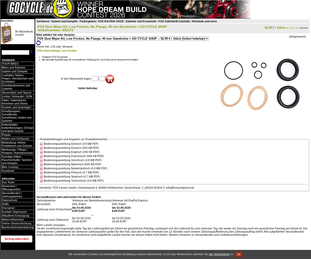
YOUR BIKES (10, 63)
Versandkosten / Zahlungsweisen (12, 195)
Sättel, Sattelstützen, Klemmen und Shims (15, 102)
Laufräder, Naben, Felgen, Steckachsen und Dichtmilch (17, 78)
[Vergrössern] (297, 36)
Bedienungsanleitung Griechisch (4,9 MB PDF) (73, 160)
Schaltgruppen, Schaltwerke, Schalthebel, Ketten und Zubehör (16, 116)
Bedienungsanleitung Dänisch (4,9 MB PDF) (71, 143)
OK (238, 254)
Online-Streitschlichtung (16, 223)
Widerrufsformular (13, 219)
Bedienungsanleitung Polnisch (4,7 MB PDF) (71, 172)
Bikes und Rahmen (13, 67)
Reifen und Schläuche (15, 138)
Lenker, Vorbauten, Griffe (17, 96)
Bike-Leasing (10, 167)
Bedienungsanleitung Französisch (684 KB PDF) (74, 156)
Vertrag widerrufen (17, 239)
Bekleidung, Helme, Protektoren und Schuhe (17, 144)
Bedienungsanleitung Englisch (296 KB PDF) (71, 152)
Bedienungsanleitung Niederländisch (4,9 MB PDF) (75, 168)
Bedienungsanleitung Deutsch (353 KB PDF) (71, 148)
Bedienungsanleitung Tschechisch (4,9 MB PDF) (74, 180)
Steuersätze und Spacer (17, 92)
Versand (304, 28)
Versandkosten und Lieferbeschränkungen (221, 234)
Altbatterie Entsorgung (15, 215)
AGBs (5, 204)
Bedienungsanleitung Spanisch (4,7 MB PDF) (72, 176)
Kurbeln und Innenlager (16, 107)
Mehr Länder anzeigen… (52, 225)
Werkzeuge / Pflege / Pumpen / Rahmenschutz (17, 151)
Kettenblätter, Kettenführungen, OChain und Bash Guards (17, 128)
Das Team (8, 182)
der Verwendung (219, 254)
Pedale (6, 135)
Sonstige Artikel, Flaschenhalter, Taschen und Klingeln (17, 160)
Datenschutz (9, 200)
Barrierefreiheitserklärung (17, 227)
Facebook (8, 171)
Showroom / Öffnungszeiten (11, 188)
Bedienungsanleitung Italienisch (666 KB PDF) (72, 164)
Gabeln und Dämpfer (15, 71)
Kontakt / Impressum (14, 211)
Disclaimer (8, 208)
